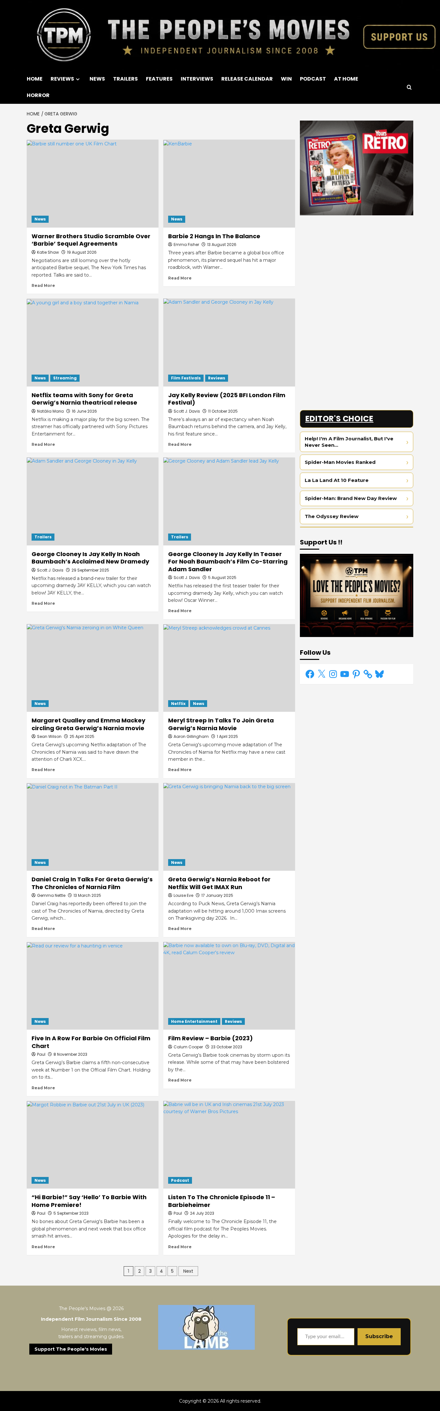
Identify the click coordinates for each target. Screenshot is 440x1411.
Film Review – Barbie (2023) (210, 1038)
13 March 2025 (87, 895)
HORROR (38, 95)
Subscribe (379, 1336)
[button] (409, 87)
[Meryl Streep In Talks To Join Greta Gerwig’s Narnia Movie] (229, 668)
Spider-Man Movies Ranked (340, 462)
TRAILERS (125, 79)
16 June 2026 (84, 411)
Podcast (180, 1180)
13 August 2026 (221, 244)
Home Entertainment (194, 1021)
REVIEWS (62, 79)
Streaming (65, 378)
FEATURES (159, 79)
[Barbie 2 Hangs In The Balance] (229, 184)
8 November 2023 (70, 1054)
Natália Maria (50, 411)
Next (188, 1271)
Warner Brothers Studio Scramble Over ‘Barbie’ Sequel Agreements (91, 240)
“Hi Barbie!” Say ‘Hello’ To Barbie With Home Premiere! (89, 1201)
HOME (35, 79)
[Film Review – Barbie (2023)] (229, 986)
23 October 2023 (226, 1047)
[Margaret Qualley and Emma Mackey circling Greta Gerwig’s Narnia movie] (92, 668)
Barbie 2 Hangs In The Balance (214, 236)
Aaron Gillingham (191, 736)
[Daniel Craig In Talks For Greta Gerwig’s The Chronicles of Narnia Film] (92, 827)
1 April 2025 (227, 736)
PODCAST (313, 79)
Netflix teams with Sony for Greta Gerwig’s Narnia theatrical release (84, 399)
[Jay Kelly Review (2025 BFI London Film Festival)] (229, 343)
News (40, 219)
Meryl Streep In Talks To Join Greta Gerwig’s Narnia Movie (221, 724)
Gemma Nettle (51, 895)
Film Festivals (186, 378)
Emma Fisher (186, 244)
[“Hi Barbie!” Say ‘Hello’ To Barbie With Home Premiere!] (92, 1145)
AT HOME (346, 79)
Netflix (178, 703)
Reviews (216, 378)
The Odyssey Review (332, 517)
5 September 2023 (71, 1213)
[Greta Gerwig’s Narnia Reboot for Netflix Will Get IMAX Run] (229, 827)
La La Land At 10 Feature (336, 480)
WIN (286, 79)
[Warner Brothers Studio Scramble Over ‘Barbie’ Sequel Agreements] (92, 184)
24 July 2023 (202, 1213)
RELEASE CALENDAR (247, 79)
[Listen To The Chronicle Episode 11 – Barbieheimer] (229, 1145)
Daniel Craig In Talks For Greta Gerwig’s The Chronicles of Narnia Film (92, 883)
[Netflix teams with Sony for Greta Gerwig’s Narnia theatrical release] (92, 343)
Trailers (43, 537)
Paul (41, 1054)
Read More (43, 285)
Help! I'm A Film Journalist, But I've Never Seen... (349, 442)
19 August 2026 (82, 252)
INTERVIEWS (197, 79)
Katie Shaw (48, 252)
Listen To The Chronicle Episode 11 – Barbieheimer (221, 1201)
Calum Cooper (188, 1047)
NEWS (97, 79)
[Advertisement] (357, 265)
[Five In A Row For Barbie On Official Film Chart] (92, 986)
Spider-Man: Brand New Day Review (351, 498)
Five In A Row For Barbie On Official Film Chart (91, 1042)
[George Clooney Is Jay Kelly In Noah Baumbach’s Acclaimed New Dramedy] (92, 501)
